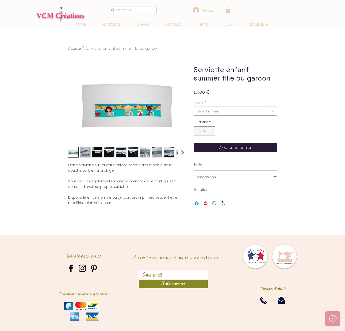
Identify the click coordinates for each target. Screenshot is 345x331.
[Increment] (211, 131)
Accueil (74, 48)
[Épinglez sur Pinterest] (205, 203)
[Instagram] (82, 268)
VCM (46, 15)
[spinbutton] (204, 131)
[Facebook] (71, 268)
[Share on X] (223, 203)
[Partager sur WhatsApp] (214, 203)
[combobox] (235, 111)
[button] (228, 10)
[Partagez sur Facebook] (196, 203)
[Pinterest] (94, 268)
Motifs (200, 102)
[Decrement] (197, 131)
